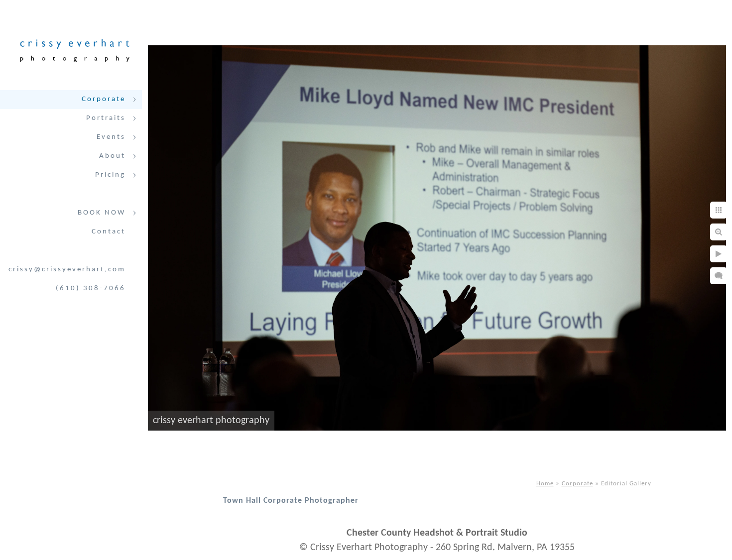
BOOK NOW (101, 213)
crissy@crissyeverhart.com (66, 269)
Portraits (105, 118)
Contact (108, 231)
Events (111, 137)
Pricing (110, 175)
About (112, 156)
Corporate (103, 99)
